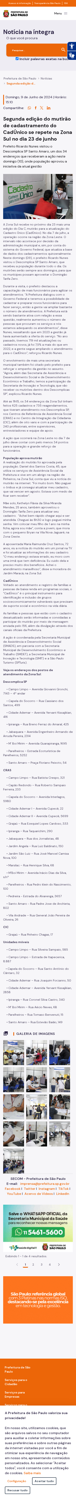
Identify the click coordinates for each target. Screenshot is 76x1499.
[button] (59, 1264)
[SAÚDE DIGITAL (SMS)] (38, 1228)
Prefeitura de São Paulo (20, 78)
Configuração (16, 1481)
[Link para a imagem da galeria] (13, 1052)
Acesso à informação (19, 3)
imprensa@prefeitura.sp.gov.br (44, 1184)
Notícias (46, 78)
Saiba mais (32, 1473)
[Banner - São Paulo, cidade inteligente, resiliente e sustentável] (38, 1299)
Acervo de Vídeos (38, 1194)
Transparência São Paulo (47, 3)
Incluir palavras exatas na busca (46, 59)
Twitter (29, 1189)
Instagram (47, 1189)
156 (66, 3)
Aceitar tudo (44, 1481)
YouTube (14, 1194)
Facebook (12, 1189)
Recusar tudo (17, 1490)
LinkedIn (62, 1194)
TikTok (63, 1189)
